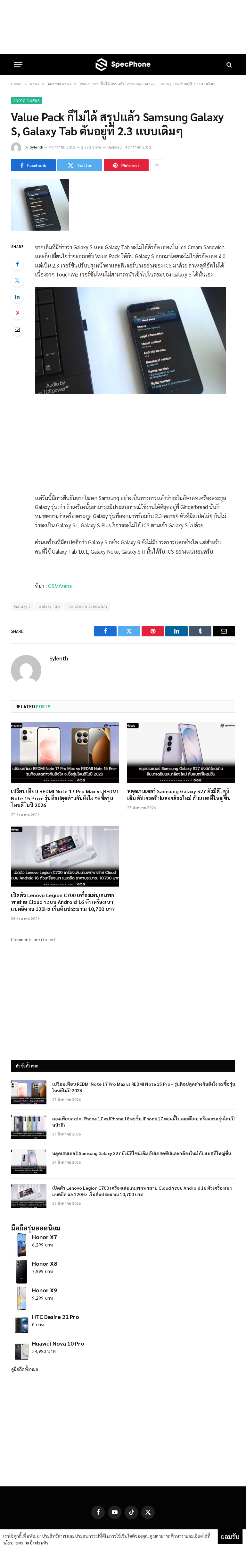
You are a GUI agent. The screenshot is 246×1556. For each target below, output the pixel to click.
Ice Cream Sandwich (87, 606)
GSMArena (60, 585)
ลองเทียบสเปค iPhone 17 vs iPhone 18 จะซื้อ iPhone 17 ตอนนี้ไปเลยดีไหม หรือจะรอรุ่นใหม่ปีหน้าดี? (143, 1122)
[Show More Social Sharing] (156, 165)
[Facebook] (17, 264)
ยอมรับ (230, 1536)
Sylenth (36, 146)
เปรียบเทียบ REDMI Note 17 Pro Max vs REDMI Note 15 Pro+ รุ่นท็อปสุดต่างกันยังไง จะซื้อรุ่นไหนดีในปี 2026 (64, 798)
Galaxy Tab (49, 606)
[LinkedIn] (17, 296)
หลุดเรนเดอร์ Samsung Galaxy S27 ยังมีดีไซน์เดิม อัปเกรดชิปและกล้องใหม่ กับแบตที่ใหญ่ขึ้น (179, 795)
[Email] (17, 329)
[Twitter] (17, 280)
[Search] (228, 64)
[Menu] (18, 64)
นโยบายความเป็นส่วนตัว (25, 1542)
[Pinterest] (17, 313)
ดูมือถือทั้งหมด (24, 1369)
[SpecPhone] (123, 64)
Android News (26, 100)
